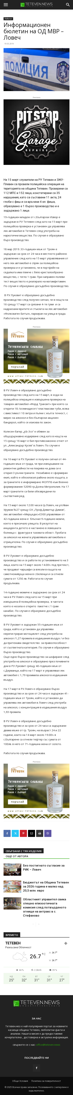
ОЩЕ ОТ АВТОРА (17, 856)
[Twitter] (15, 833)
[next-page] (38, 924)
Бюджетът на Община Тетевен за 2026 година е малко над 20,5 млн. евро (46, 886)
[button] (5, 5)
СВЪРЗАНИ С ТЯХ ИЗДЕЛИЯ (23, 851)
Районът (8, 18)
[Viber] (47, 833)
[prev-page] (33, 924)
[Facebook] (7, 833)
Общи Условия (20, 1080)
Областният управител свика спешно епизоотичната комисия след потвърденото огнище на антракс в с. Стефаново (44, 907)
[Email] (31, 833)
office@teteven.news (48, 1044)
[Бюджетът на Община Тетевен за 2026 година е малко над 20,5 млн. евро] (12, 886)
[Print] (39, 833)
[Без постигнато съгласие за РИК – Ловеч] (12, 870)
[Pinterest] (23, 833)
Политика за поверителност (46, 1080)
